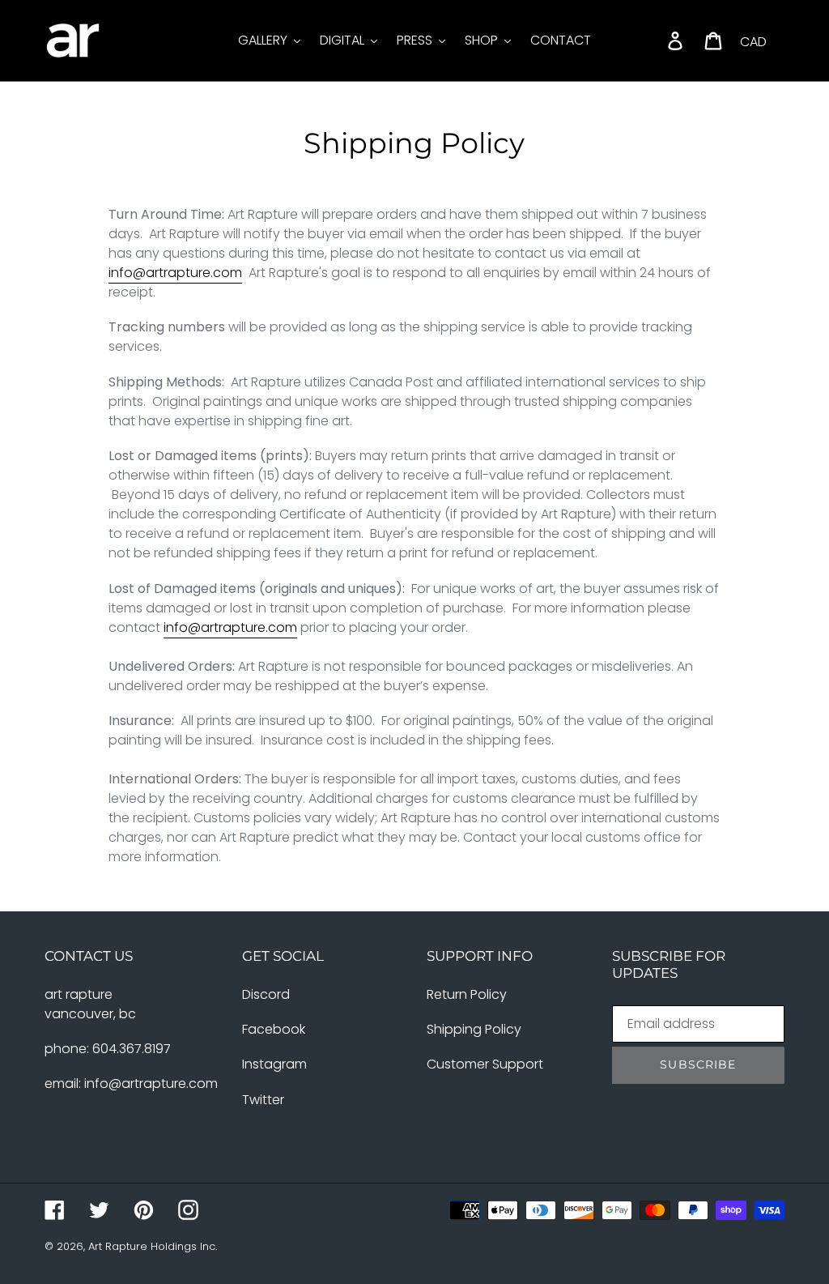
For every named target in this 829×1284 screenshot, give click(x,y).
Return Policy (467, 994)
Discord (266, 994)
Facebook (273, 1029)
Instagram (274, 1064)
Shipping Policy (474, 1029)
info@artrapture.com (175, 272)
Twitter (263, 1099)
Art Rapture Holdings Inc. (152, 1246)
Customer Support (485, 1064)
